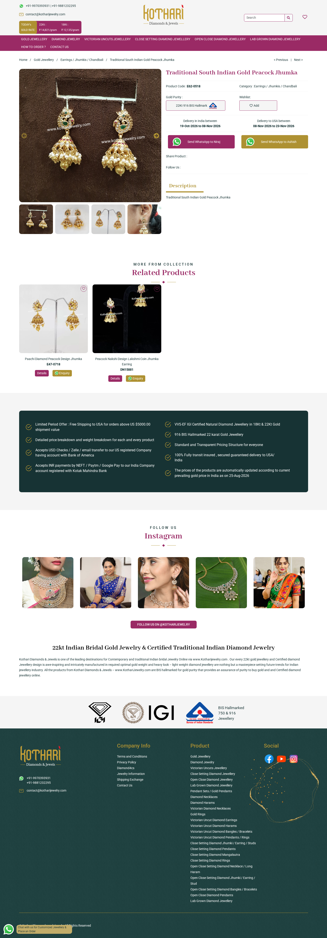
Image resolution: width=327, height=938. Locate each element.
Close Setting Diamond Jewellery (162, 39)
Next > (298, 60)
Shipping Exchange (130, 779)
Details (41, 373)
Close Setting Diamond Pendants (213, 849)
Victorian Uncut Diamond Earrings (213, 820)
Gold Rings (197, 814)
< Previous (281, 60)
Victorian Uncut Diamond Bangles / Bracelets (221, 831)
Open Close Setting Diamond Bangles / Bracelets (223, 889)
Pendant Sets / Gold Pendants (211, 791)
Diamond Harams (202, 802)
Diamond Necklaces (204, 797)
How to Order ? (33, 47)
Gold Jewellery (34, 39)
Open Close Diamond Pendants (211, 895)
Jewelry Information (131, 774)
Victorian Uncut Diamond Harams (213, 826)
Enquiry (64, 373)
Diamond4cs (125, 768)
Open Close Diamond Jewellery (220, 39)
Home (23, 60)
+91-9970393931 (38, 6)
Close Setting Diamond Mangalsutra (215, 854)
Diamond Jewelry (66, 39)
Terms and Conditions (132, 756)
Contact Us (59, 47)
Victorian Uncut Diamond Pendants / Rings (219, 837)
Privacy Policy (126, 762)
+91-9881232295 (64, 6)
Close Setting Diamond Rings (210, 860)
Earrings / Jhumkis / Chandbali (82, 60)
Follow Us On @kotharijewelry (163, 624)
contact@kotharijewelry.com (45, 14)
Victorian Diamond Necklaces (210, 808)
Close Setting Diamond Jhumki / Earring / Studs (223, 843)
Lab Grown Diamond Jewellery (275, 39)
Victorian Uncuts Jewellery (107, 39)
